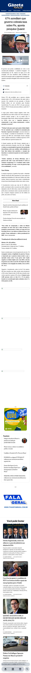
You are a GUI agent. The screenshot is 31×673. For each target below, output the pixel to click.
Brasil (18, 13)
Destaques (22, 13)
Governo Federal (6, 15)
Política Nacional (24, 15)
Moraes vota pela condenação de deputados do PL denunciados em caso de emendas (10, 212)
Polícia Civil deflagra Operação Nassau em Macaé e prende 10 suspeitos (13, 655)
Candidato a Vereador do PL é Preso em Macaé (15, 453)
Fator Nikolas (6, 89)
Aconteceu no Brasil (11, 13)
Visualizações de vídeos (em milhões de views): (12, 92)
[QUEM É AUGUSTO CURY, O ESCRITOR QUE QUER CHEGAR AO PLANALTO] (15, 606)
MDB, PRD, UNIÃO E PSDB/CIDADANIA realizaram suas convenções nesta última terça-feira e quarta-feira (15, 478)
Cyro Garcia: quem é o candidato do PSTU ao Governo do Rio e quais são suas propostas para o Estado (15, 580)
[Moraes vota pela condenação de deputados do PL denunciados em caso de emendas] (24, 212)
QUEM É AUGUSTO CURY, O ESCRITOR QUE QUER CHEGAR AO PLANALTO (13, 664)
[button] (27, 664)
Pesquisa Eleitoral (15, 15)
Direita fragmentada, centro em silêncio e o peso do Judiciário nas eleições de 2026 (14, 542)
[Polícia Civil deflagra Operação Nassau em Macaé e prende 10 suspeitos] (15, 643)
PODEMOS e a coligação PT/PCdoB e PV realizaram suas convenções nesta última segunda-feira (14, 459)
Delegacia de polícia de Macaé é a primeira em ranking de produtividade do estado (11, 440)
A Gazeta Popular (7, 556)
